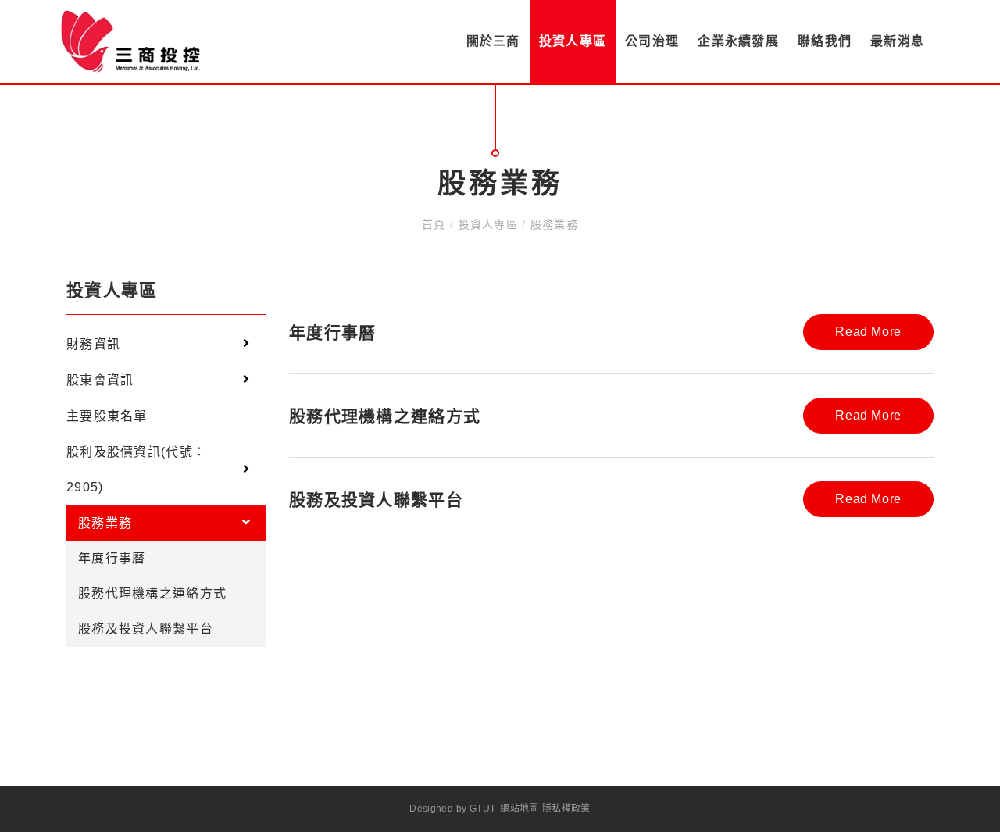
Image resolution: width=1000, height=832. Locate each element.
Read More (868, 331)
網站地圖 (519, 808)
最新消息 (897, 41)
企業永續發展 (738, 41)
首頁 (436, 224)
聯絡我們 (825, 41)
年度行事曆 (111, 558)
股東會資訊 (100, 380)
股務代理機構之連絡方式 (152, 593)
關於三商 (493, 41)
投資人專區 (572, 41)
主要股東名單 (107, 416)
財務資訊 (93, 344)
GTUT (483, 808)
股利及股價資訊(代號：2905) (136, 469)
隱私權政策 (566, 808)
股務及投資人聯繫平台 (145, 628)
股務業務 (551, 224)
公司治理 (652, 41)
